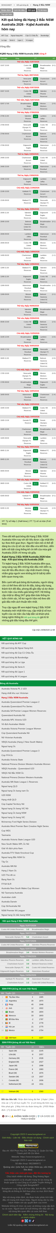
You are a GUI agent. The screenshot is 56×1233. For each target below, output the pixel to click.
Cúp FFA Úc (7, 755)
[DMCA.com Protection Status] (28, 1147)
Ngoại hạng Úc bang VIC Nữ (14, 808)
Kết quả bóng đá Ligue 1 (13, 671)
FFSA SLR (6, 884)
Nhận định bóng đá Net (29, 1099)
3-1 (35, 243)
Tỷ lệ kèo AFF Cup (17, 1110)
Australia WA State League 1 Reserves (19, 782)
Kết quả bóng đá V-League (14, 676)
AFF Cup (4, 35)
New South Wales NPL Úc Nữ (15, 844)
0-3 (35, 471)
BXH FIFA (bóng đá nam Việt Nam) (19, 989)
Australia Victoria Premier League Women (21, 728)
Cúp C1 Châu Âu (32, 35)
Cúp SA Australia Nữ (11, 906)
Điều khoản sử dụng (31, 1137)
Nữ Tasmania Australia (12, 893)
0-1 (35, 125)
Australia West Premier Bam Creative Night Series (25, 826)
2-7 (35, 192)
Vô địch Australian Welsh (13, 724)
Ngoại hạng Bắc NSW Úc (13, 857)
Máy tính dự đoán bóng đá (29, 1106)
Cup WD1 (6, 830)
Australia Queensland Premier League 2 (20, 702)
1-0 (35, 213)
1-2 (35, 66)
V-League (29, 40)
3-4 (35, 438)
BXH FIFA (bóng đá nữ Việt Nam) (18, 1042)
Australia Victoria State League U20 (18, 839)
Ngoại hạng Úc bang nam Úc (15, 791)
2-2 (35, 496)
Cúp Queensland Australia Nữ (15, 733)
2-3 (35, 277)
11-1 (35, 484)
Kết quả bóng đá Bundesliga (14, 657)
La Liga (4, 40)
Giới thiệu (6, 1137)
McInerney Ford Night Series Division (19, 822)
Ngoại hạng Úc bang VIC (13, 817)
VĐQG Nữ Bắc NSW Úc (12, 773)
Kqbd (45, 1099)
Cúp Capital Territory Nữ (12, 804)
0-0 (35, 234)
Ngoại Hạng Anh (17, 35)
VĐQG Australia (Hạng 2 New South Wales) (21, 742)
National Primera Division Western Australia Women (25, 764)
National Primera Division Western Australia (21, 777)
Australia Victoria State (12, 759)
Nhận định (6, 10)
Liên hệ (16, 1137)
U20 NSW (6, 795)
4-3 (35, 116)
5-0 (35, 79)
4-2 (35, 421)
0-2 (35, 201)
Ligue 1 (20, 40)
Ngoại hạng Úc (8, 746)
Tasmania (6, 835)
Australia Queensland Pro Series (16, 706)
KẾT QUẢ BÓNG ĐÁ (12, 638)
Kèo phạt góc (7, 1106)
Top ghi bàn (6, 14)
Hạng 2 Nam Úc (9, 870)
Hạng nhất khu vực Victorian (14, 693)
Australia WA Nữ (9, 866)
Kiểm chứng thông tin (33, 1214)
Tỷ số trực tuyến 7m (20, 1103)
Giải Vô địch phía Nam (12, 848)
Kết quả (31, 10)
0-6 (35, 222)
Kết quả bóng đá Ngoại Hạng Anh (17, 648)
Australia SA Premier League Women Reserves (23, 711)
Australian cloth (8, 897)
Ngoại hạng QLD (9, 786)
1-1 (35, 460)
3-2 (35, 322)
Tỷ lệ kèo (42, 10)
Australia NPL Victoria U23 (13, 720)
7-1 (35, 295)
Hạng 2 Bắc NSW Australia (14, 697)
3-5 (35, 395)
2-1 (35, 383)
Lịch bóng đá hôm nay (42, 1103)
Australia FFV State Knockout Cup (17, 853)
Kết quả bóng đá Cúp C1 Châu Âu (17, 653)
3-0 (35, 104)
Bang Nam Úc (8, 879)
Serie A (12, 40)
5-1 (35, 337)
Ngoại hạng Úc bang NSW (13, 813)
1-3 (35, 92)
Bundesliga (45, 35)
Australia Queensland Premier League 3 (20, 751)
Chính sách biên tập (11, 1214)
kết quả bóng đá (32, 617)
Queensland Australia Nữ (13, 715)
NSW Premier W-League (13, 910)
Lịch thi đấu (19, 10)
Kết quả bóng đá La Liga (13, 662)
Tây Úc (4, 861)
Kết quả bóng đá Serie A (12, 667)
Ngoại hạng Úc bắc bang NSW (15, 915)
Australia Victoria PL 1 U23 (14, 688)
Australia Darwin (9, 901)
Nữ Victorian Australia (11, 737)
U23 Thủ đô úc (8, 875)
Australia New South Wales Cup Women (20, 888)
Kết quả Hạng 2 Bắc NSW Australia (20, 921)
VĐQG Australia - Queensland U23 (17, 768)
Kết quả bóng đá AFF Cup (13, 643)
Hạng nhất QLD (8, 799)
